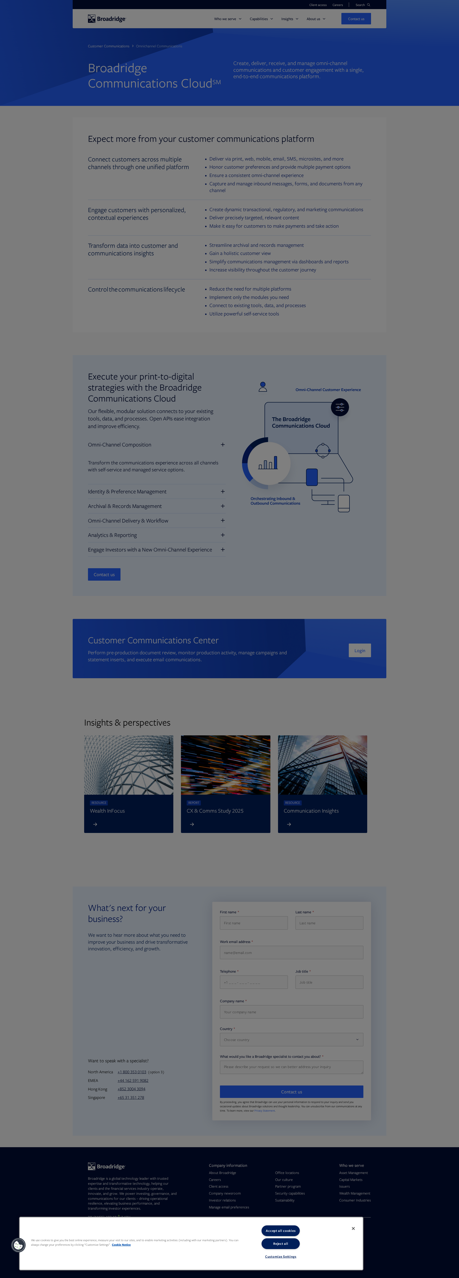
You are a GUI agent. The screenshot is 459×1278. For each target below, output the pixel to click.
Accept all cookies (280, 1230)
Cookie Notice (121, 1245)
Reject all (280, 1243)
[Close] (353, 1228)
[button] (18, 1245)
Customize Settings (280, 1256)
